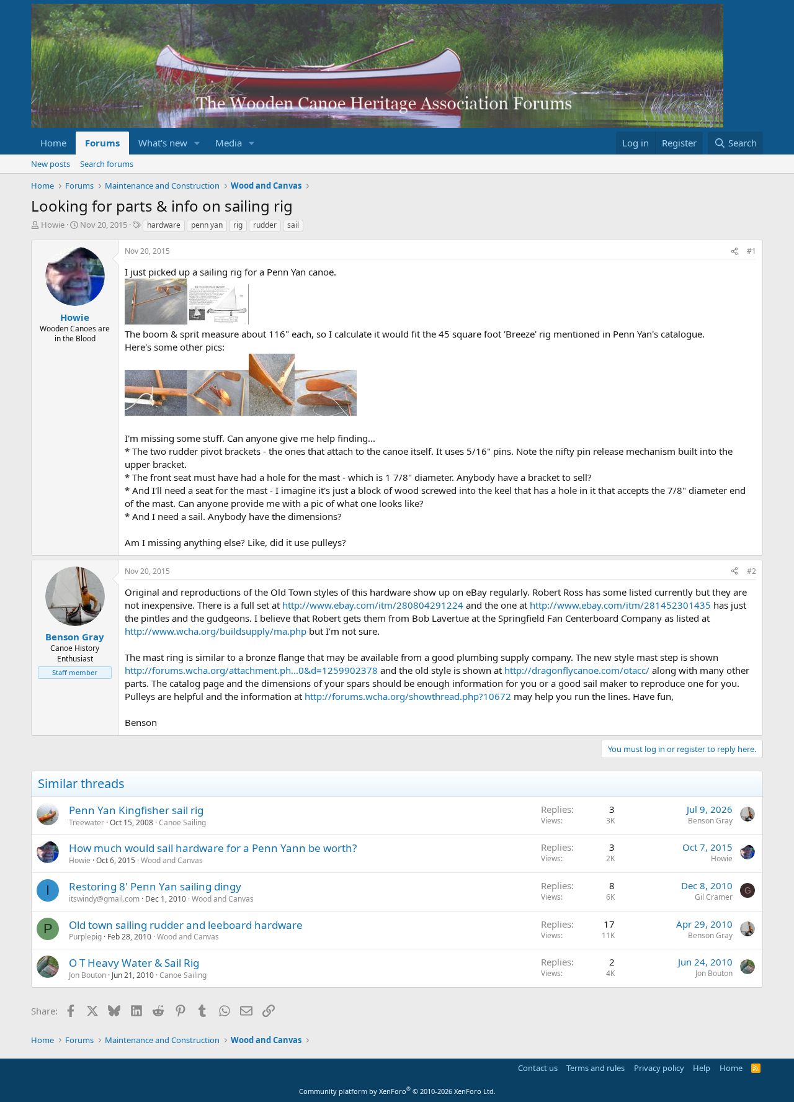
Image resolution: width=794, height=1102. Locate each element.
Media (228, 143)
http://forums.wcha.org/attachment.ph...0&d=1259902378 (251, 670)
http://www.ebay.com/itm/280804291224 (372, 605)
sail (293, 225)
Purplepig (85, 936)
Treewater (86, 822)
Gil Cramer (714, 897)
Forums (102, 143)
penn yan (207, 225)
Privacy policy (659, 1067)
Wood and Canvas (172, 860)
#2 (751, 571)
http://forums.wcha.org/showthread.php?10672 (408, 696)
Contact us (538, 1067)
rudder (265, 225)
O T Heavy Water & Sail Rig (134, 963)
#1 (751, 251)
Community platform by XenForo (397, 1091)
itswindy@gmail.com (104, 899)
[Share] (734, 251)
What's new (162, 143)
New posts (50, 163)
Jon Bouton (87, 975)
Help (701, 1067)
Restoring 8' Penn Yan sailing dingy (155, 886)
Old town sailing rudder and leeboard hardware (186, 925)
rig (238, 225)
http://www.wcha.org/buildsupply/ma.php (215, 631)
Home (53, 143)
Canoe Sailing (182, 822)
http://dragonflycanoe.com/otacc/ (576, 670)
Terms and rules (595, 1067)
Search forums (106, 163)
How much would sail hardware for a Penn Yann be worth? (213, 848)
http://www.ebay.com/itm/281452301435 (620, 605)
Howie (53, 224)
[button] (197, 143)
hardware (164, 225)
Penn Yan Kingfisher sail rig (136, 810)
